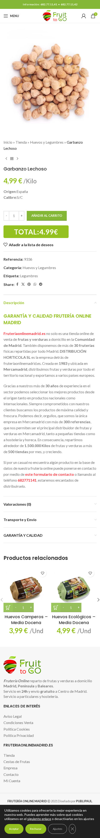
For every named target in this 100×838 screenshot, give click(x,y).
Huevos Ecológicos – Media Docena (74, 619)
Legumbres (29, 275)
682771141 (27, 480)
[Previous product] (6, 158)
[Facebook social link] (17, 284)
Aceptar (14, 829)
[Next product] (17, 158)
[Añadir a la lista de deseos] (42, 573)
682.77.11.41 (48, 4)
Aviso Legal (12, 716)
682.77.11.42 (69, 4)
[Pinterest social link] (29, 284)
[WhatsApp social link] (35, 284)
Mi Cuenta (11, 780)
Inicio (7, 142)
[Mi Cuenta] (83, 16)
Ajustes (57, 829)
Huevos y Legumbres (46, 142)
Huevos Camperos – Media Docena (26, 619)
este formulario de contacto (49, 474)
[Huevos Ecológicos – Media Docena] (74, 589)
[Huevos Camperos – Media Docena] (26, 589)
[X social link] (23, 284)
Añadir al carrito (46, 215)
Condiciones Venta (18, 722)
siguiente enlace (39, 819)
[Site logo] (49, 15)
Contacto (11, 774)
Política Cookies (16, 729)
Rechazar (36, 829)
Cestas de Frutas (16, 761)
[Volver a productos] (12, 158)
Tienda (21, 142)
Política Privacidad (18, 735)
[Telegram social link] (41, 284)
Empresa (10, 768)
